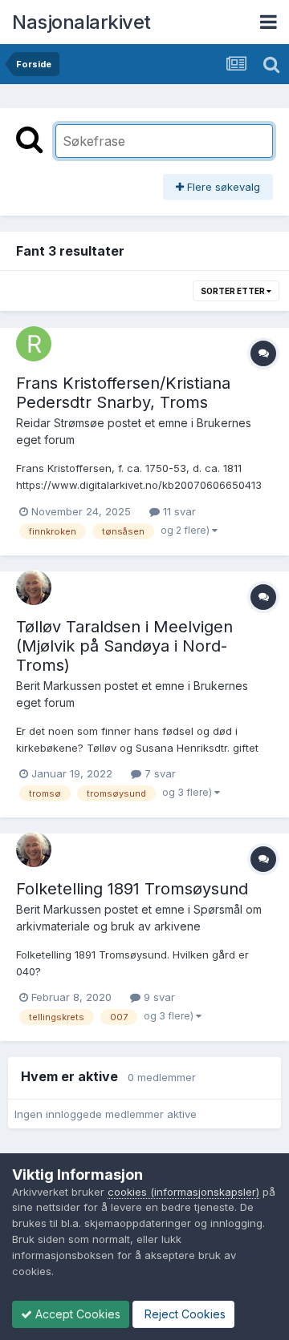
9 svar (157, 997)
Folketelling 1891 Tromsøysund (132, 888)
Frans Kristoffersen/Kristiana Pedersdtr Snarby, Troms (123, 392)
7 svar (158, 773)
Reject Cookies (183, 1314)
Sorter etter (234, 291)
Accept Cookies (76, 1314)
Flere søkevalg (222, 186)
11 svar (178, 511)
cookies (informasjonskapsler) (183, 1191)
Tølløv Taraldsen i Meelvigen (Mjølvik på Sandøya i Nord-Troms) (124, 646)
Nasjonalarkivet (81, 22)
